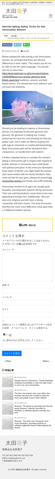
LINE (27, 45)
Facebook (8, 45)
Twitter (18, 45)
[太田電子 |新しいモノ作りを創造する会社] (16, 10)
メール (7, 297)
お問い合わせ (29, 225)
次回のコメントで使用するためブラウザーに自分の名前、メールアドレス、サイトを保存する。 (27, 326)
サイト (5, 309)
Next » (46, 361)
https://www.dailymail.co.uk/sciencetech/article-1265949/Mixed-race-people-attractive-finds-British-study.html (25, 76)
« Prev (8, 361)
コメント (8, 249)
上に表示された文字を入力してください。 (23, 340)
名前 (5, 285)
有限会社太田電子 (23, 469)
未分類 (26, 51)
